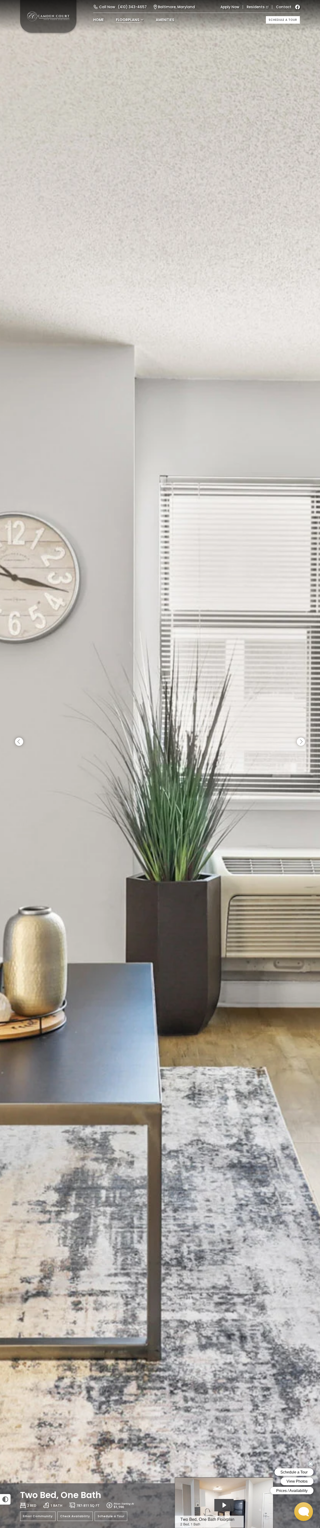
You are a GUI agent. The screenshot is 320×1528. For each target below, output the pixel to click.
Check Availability (75, 1516)
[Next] (301, 742)
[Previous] (19, 742)
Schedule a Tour (283, 20)
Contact (283, 6)
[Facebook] (297, 7)
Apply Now (229, 6)
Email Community (38, 1516)
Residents (256, 6)
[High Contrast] (5, 1499)
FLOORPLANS (127, 19)
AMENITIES (165, 19)
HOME (98, 19)
